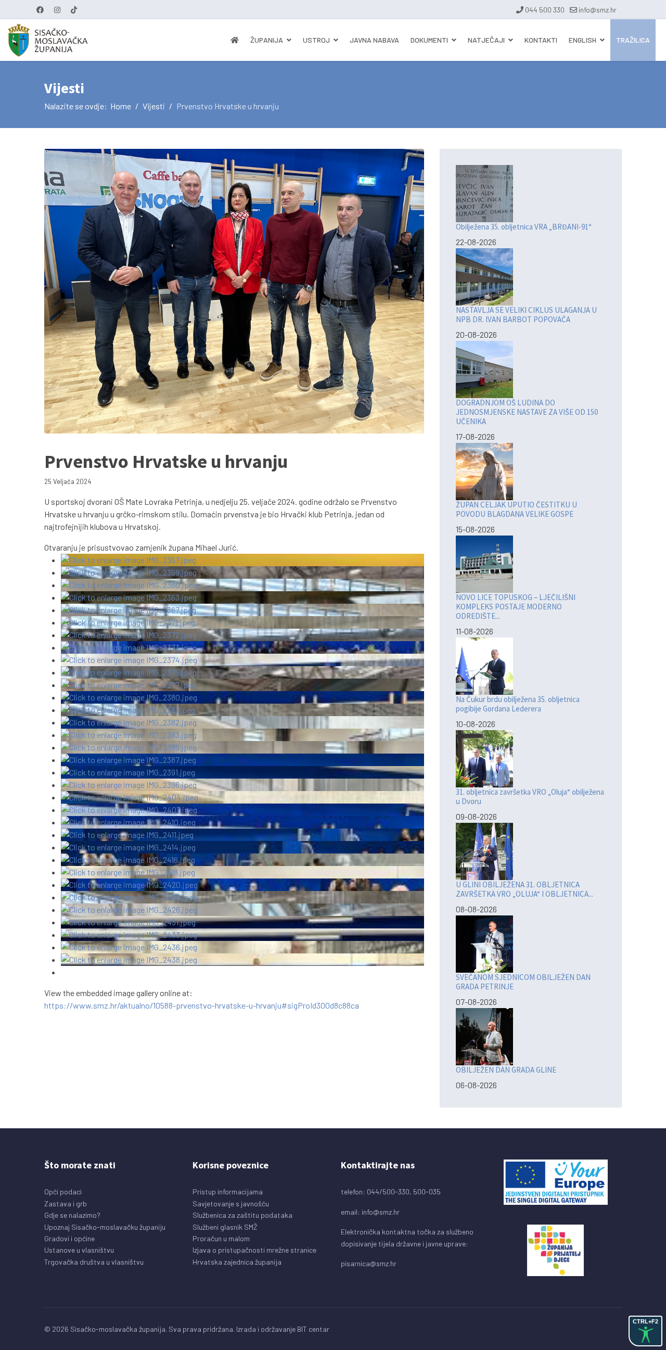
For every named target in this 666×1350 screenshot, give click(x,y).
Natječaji (486, 39)
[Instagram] (57, 9)
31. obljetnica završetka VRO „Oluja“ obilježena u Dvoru (530, 796)
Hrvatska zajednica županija (237, 1261)
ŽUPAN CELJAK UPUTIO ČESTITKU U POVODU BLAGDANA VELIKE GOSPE (516, 509)
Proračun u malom (221, 1238)
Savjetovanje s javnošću (231, 1203)
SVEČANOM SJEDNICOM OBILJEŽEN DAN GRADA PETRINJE (523, 981)
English (582, 39)
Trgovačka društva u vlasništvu (94, 1261)
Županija (266, 39)
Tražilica (633, 39)
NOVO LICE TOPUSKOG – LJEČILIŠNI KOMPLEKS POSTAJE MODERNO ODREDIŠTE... (515, 606)
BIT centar (313, 1328)
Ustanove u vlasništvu (79, 1249)
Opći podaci (63, 1191)
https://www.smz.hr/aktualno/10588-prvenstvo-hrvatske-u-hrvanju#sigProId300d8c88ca (201, 1005)
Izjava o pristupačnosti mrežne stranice (254, 1249)
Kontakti (540, 39)
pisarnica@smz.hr (368, 1263)
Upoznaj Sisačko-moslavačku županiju (104, 1226)
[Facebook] (40, 9)
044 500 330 (545, 9)
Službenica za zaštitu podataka (242, 1215)
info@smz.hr (598, 9)
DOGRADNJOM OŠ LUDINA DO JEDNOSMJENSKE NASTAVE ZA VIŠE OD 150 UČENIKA (527, 412)
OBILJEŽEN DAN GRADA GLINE (506, 1070)
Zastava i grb (65, 1203)
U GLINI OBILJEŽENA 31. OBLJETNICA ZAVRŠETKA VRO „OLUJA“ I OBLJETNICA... (524, 889)
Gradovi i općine (69, 1238)
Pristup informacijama (228, 1191)
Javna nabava (374, 39)
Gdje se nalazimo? (72, 1215)
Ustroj (316, 39)
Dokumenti (429, 39)
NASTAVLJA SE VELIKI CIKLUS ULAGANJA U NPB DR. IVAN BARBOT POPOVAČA (526, 314)
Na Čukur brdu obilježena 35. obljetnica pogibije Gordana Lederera (518, 704)
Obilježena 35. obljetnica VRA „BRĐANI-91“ (524, 227)
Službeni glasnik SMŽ (225, 1226)
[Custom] (74, 9)
